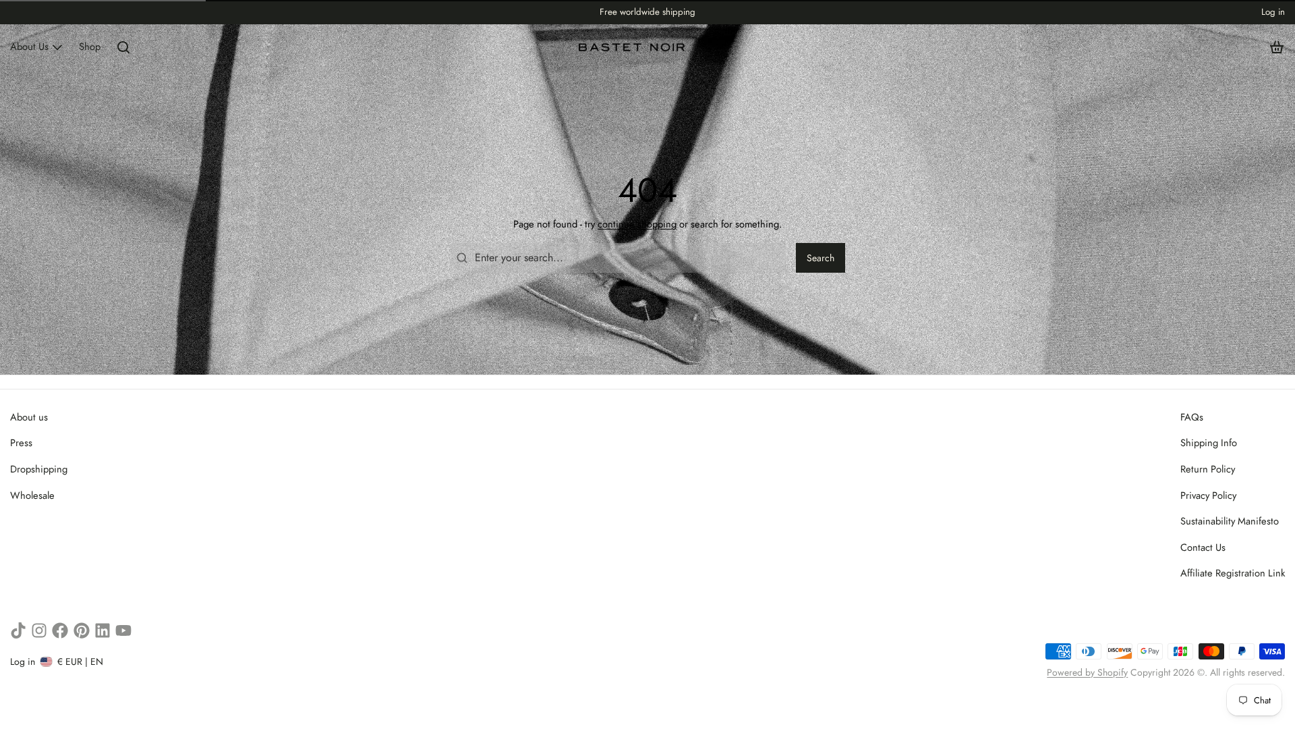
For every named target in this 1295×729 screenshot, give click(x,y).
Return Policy (1207, 469)
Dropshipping (38, 469)
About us (29, 417)
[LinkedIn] (102, 630)
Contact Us (1203, 547)
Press (21, 442)
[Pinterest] (82, 630)
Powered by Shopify (1087, 672)
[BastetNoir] (632, 47)
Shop (89, 46)
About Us (29, 46)
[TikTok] (18, 630)
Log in (1273, 11)
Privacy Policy (1208, 495)
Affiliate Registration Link (1232, 573)
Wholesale (32, 495)
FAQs (1191, 417)
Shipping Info (1208, 442)
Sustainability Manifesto (1229, 521)
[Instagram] (39, 630)
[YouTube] (123, 630)
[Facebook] (60, 630)
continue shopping (637, 224)
